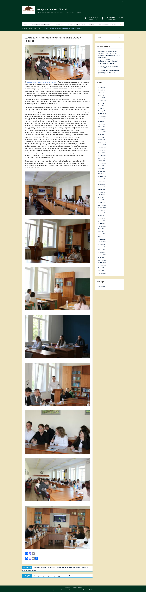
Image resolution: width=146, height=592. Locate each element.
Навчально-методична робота (76, 24)
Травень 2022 (101, 221)
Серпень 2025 (102, 118)
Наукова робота (58, 24)
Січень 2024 (101, 168)
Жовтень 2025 (102, 113)
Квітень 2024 (101, 160)
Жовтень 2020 (102, 262)
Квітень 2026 (101, 98)
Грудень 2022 (101, 202)
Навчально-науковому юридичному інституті (42, 82)
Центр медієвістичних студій (107, 24)
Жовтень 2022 (102, 207)
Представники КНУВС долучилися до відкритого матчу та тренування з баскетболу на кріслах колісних (108, 61)
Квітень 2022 (101, 223)
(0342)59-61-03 (94, 17)
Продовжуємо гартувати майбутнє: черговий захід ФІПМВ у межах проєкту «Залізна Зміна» (109, 55)
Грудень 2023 (101, 171)
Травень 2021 (101, 249)
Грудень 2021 (101, 234)
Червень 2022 (102, 218)
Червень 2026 (102, 92)
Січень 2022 (101, 231)
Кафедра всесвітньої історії (52, 9)
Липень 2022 (101, 215)
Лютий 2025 (101, 134)
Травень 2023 (101, 189)
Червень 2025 (102, 124)
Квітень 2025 (101, 129)
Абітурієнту (92, 24)
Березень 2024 (102, 163)
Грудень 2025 (101, 108)
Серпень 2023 (102, 181)
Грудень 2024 (101, 139)
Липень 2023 (101, 184)
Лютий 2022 (101, 228)
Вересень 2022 (102, 210)
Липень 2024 (101, 153)
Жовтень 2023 (102, 176)
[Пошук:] (109, 37)
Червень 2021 (102, 247)
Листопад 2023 (102, 173)
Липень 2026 (101, 90)
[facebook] (122, 2)
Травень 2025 (101, 126)
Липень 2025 (101, 121)
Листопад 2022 (102, 205)
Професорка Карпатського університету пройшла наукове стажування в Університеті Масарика (109, 72)
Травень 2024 (101, 158)
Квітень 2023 (101, 192)
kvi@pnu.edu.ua (93, 19)
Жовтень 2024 (102, 145)
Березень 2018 (102, 273)
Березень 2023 (102, 194)
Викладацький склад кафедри (41, 24)
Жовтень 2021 (102, 239)
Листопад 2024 (102, 142)
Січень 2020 (101, 270)
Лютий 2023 (101, 197)
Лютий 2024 (101, 166)
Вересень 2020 (102, 265)
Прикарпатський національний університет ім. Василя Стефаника (71, 589)
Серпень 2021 (102, 244)
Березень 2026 (102, 100)
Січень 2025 (101, 137)
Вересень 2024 (102, 147)
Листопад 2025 (102, 111)
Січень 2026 (101, 105)
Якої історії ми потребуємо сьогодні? (108, 51)
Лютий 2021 (101, 257)
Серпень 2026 (102, 87)
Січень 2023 (101, 200)
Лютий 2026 (101, 103)
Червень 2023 (102, 187)
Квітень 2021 (101, 252)
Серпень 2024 (102, 150)
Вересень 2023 (102, 179)
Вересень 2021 (102, 241)
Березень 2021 (102, 255)
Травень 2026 (101, 95)
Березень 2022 (102, 226)
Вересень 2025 (102, 116)
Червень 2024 (102, 155)
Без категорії (101, 286)
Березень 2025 (102, 132)
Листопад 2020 (102, 260)
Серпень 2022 (102, 213)
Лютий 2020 (101, 268)
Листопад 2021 (102, 236)
